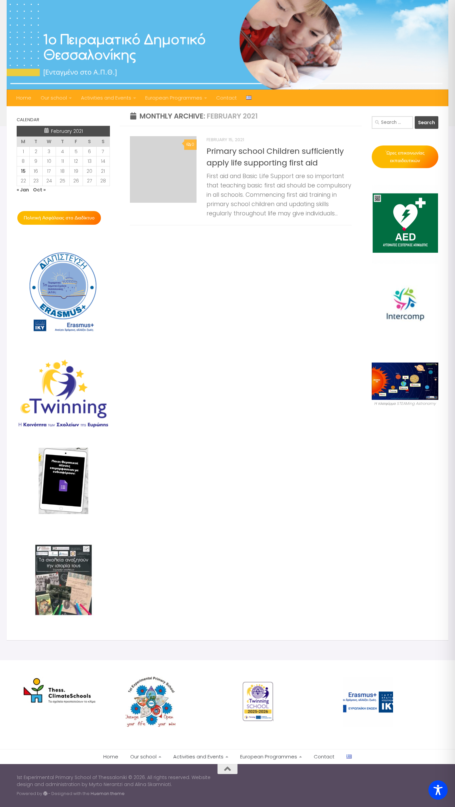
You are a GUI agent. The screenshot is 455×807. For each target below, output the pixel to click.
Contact (226, 97)
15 (23, 171)
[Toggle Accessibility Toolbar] (438, 790)
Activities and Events (106, 97)
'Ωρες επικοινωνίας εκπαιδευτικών (405, 156)
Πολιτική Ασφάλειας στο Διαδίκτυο (59, 217)
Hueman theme (108, 793)
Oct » (39, 189)
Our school (54, 97)
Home (23, 97)
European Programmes (173, 97)
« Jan (23, 189)
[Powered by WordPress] (45, 794)
